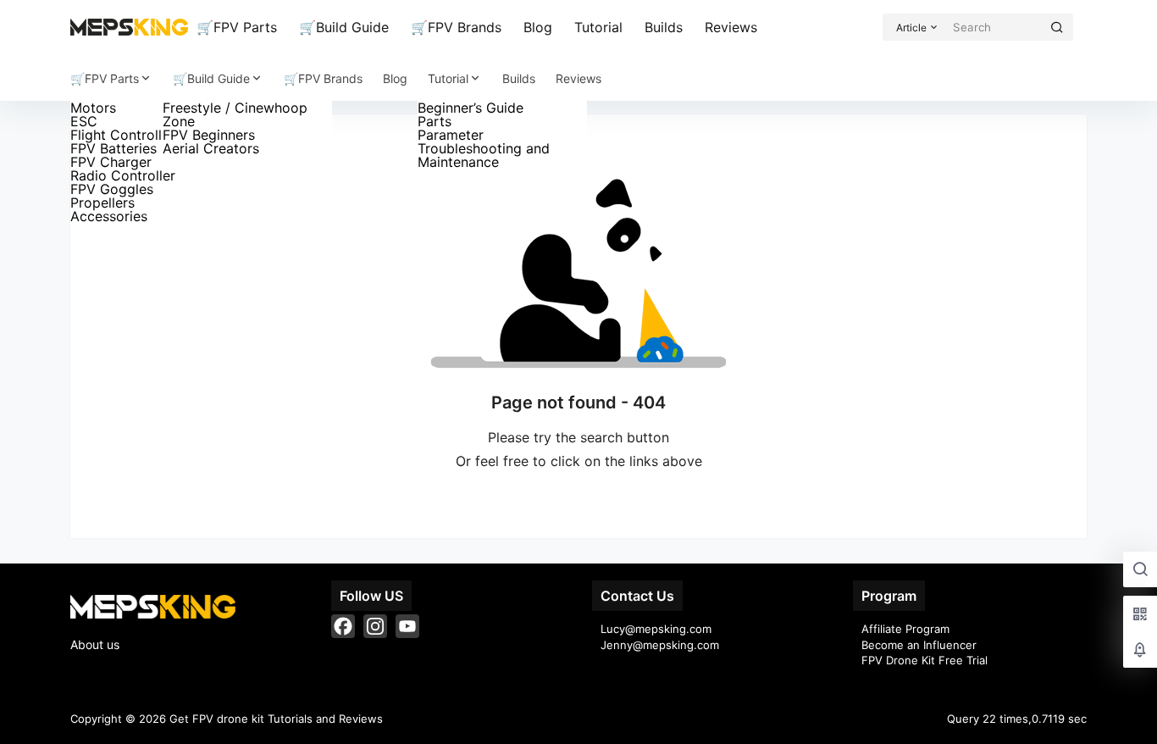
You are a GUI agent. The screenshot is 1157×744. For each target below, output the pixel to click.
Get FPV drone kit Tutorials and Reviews (274, 718)
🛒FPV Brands (456, 27)
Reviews (731, 27)
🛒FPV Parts (237, 27)
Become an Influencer (919, 645)
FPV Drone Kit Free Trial (924, 660)
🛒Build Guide (344, 27)
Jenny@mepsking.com (660, 645)
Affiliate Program (905, 629)
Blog (537, 27)
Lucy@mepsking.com (656, 629)
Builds (664, 27)
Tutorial (598, 27)
